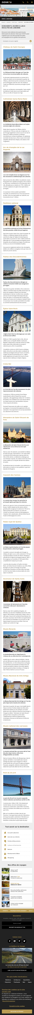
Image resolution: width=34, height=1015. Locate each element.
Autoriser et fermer (17, 1011)
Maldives (8, 980)
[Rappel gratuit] (23, 2)
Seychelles (26, 980)
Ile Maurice (17, 980)
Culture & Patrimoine (14, 845)
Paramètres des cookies (17, 1006)
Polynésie (8, 982)
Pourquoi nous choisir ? (18, 910)
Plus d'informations (8, 1001)
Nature (9, 849)
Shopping (10, 857)
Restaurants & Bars (13, 853)
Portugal (14, 22)
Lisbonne (30, 9)
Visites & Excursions (13, 841)
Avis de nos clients (13, 837)
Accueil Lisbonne (13, 832)
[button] (17, 41)
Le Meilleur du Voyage (17, 946)
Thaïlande (17, 982)
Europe (9, 22)
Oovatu (3, 22)
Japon (30, 982)
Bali (24, 982)
